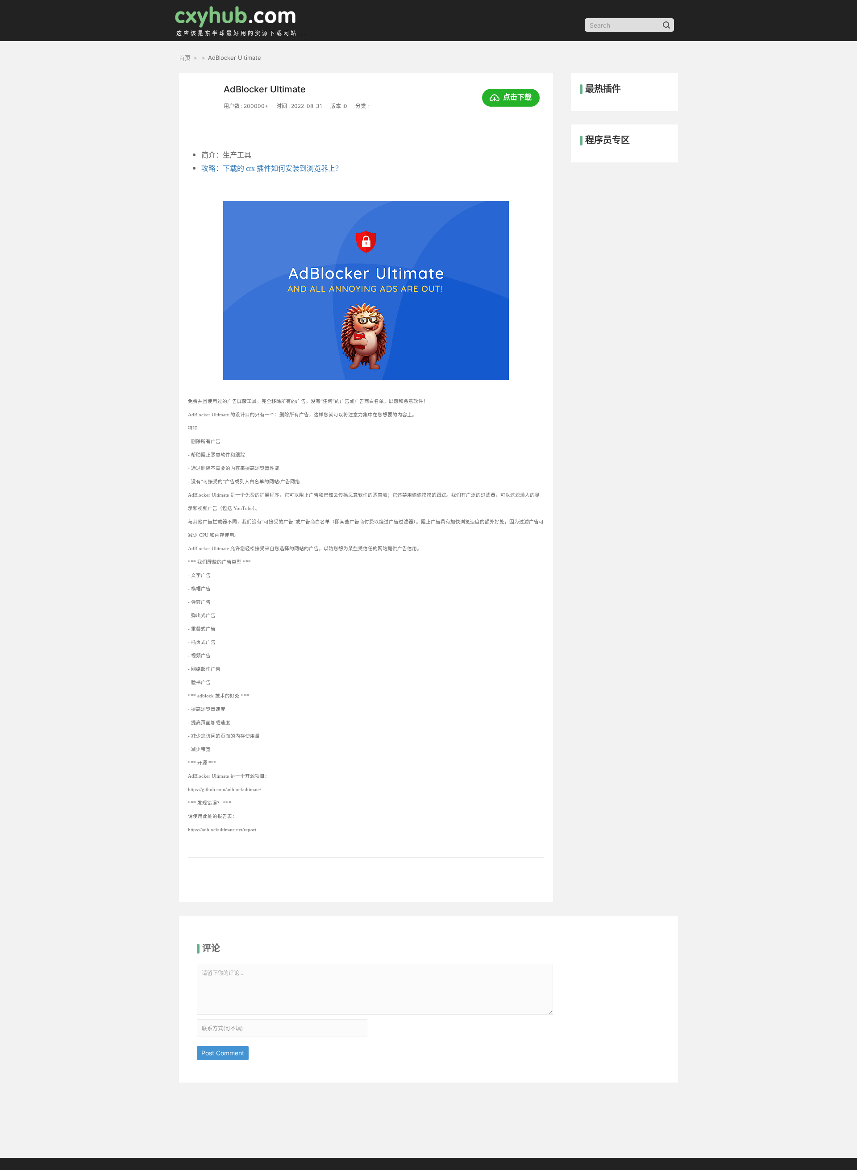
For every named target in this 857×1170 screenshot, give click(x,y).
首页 (185, 57)
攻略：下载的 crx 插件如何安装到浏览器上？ (271, 168)
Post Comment (222, 1053)
